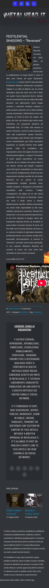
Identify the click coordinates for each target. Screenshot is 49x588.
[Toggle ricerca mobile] (39, 21)
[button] (7, 506)
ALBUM (23, 312)
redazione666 (13, 309)
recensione (37, 312)
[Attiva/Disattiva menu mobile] (44, 21)
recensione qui (12, 82)
